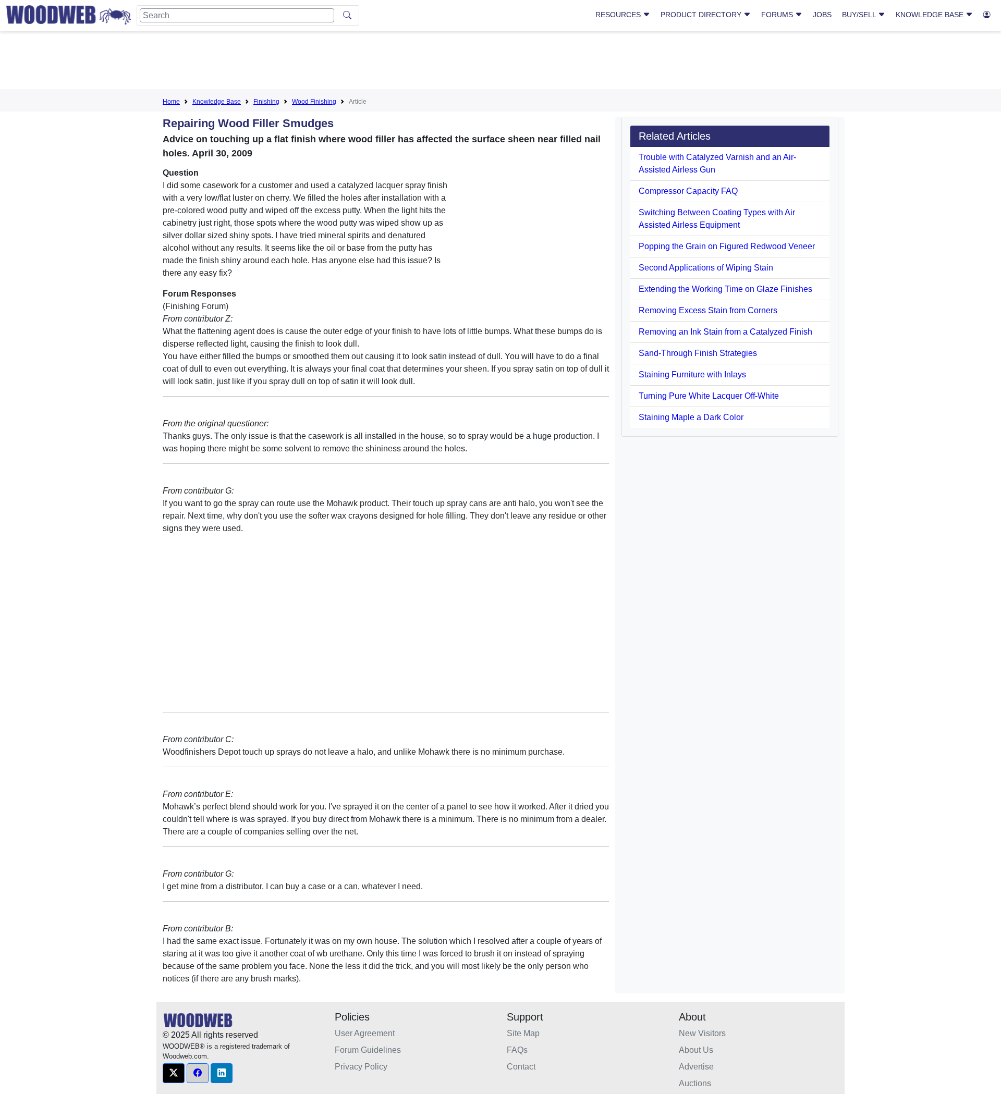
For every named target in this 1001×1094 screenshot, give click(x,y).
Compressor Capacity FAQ (688, 191)
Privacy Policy (361, 1066)
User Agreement (365, 1033)
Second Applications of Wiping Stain (706, 267)
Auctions (695, 1083)
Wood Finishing (314, 101)
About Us (696, 1050)
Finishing (266, 101)
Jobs (822, 14)
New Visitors (702, 1033)
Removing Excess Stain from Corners (708, 310)
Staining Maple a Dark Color (691, 417)
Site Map (523, 1033)
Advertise (696, 1066)
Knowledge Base (931, 14)
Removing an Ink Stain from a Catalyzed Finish (725, 331)
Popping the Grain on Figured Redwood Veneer (727, 246)
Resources (619, 14)
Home (171, 101)
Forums (778, 14)
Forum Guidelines (368, 1050)
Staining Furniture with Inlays (692, 374)
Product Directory (702, 14)
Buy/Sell (860, 14)
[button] (174, 1073)
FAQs (517, 1050)
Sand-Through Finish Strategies (698, 353)
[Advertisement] (500, 62)
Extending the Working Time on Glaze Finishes (725, 289)
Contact (521, 1066)
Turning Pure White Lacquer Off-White (709, 395)
